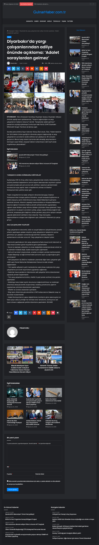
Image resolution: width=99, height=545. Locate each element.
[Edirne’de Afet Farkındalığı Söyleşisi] (15, 414)
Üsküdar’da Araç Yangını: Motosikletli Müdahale (53, 422)
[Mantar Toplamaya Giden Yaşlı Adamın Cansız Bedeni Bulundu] (75, 256)
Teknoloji (56, 21)
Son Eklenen (81, 30)
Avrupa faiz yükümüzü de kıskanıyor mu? (86, 207)
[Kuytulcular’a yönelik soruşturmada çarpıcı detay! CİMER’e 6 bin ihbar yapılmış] (34, 392)
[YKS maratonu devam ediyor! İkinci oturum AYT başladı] (12, 166)
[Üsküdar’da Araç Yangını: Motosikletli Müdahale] (54, 414)
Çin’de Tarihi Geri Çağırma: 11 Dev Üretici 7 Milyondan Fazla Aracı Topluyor (87, 156)
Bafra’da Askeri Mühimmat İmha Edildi (53, 400)
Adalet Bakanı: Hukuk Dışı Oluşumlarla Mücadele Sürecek (33, 422)
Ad (8, 467)
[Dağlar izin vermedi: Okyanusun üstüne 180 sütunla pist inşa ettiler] (75, 286)
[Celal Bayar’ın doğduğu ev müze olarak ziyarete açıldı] (75, 140)
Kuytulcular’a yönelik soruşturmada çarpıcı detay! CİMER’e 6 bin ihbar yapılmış (34, 401)
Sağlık (49, 21)
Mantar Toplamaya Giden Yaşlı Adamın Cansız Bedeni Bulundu (87, 259)
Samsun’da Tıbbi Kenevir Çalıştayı (86, 170)
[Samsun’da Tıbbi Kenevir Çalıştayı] (75, 170)
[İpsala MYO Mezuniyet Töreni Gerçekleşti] (12, 157)
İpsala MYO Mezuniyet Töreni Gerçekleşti (33, 155)
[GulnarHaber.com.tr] (49, 12)
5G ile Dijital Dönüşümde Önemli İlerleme (86, 274)
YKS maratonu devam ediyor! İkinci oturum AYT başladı (50, 4)
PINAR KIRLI (13, 63)
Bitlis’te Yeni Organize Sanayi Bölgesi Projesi (87, 53)
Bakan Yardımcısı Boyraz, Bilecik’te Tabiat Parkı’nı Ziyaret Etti (87, 242)
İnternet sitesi (39, 474)
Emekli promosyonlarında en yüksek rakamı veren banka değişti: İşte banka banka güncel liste (87, 308)
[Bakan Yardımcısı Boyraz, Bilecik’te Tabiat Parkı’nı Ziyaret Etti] (75, 240)
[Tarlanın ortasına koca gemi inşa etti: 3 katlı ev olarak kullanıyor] (75, 110)
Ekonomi (43, 21)
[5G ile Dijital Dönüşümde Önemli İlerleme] (75, 273)
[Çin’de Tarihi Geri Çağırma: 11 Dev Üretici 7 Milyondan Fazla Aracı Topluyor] (75, 153)
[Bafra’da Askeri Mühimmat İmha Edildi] (54, 392)
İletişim (70, 21)
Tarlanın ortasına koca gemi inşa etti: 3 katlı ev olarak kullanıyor (87, 113)
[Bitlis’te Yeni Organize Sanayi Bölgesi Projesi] (75, 53)
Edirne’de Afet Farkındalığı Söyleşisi (14, 422)
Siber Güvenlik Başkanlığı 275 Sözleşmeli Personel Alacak (14, 401)
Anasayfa (29, 21)
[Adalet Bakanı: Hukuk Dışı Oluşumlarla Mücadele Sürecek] (34, 414)
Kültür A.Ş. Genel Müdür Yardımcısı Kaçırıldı (78, 231)
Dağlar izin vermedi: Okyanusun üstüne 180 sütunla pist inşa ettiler (86, 289)
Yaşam (64, 21)
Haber (36, 21)
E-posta (10, 474)
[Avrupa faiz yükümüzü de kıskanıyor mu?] (75, 207)
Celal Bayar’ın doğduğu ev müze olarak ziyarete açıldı (87, 141)
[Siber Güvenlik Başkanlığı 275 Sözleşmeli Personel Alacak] (15, 392)
